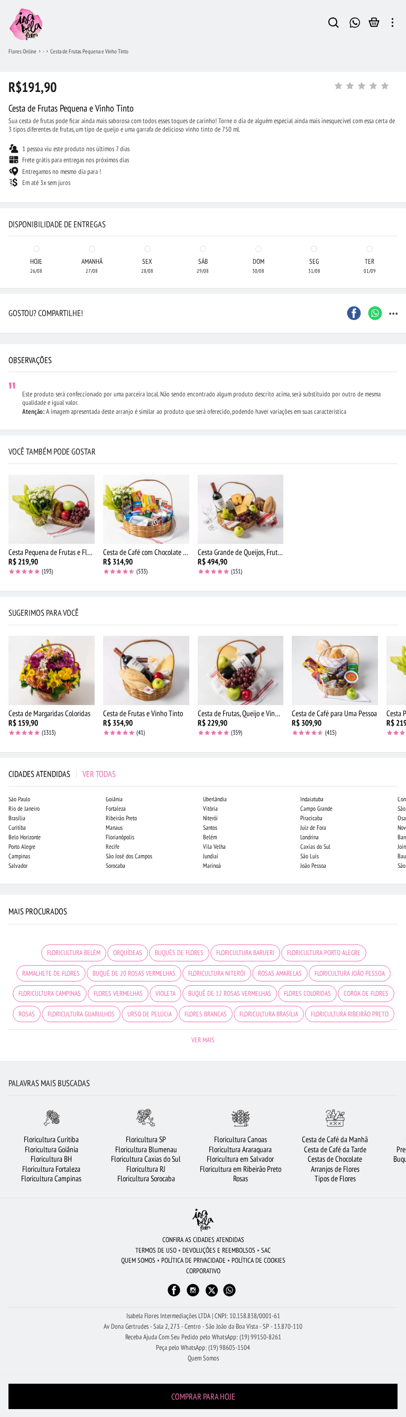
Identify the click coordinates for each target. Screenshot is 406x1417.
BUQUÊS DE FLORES (179, 952)
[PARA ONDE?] (333, 24)
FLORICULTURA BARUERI (245, 952)
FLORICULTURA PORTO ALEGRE (324, 952)
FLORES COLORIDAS (307, 993)
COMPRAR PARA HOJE (203, 1396)
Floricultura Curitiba (51, 1139)
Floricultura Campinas (51, 1178)
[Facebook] (174, 1295)
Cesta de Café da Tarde (335, 1149)
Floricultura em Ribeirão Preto (240, 1169)
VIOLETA (165, 993)
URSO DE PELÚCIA (149, 1014)
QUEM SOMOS (138, 1260)
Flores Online (22, 51)
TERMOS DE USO (156, 1250)
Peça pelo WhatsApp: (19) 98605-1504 (203, 1347)
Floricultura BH (51, 1159)
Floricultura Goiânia (51, 1149)
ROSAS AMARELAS (280, 973)
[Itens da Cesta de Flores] (374, 25)
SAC (266, 1250)
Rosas (240, 1178)
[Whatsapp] (229, 1295)
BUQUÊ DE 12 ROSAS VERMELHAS (229, 993)
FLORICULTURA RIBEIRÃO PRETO (350, 1014)
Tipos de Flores (335, 1178)
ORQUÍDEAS (127, 952)
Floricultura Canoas (240, 1139)
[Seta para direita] (395, 211)
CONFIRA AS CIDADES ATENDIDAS (203, 1239)
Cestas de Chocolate (335, 1159)
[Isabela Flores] (203, 1220)
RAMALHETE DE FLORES (51, 973)
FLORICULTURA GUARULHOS (81, 1014)
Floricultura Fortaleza (51, 1169)
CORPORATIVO (203, 1270)
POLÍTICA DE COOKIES (258, 1260)
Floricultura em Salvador (240, 1159)
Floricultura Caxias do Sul (146, 1159)
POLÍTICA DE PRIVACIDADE (193, 1260)
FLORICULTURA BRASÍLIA (268, 1014)
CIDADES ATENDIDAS (62, 773)
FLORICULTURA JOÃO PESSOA (350, 973)
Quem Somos (203, 1358)
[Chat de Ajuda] (354, 21)
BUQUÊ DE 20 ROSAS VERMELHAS (134, 973)
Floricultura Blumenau (146, 1149)
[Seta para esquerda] (10, 211)
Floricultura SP (146, 1139)
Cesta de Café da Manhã (335, 1139)
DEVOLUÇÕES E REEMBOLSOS (218, 1250)
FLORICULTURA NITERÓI (216, 973)
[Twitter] (212, 1290)
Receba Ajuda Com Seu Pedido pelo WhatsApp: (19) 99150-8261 (203, 1336)
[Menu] (392, 24)
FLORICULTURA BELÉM (73, 952)
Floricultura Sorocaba (146, 1178)
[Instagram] (193, 1295)
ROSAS (27, 1014)
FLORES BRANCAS (205, 1014)
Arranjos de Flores (335, 1169)
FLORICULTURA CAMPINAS (50, 993)
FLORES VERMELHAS (118, 993)
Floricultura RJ (145, 1169)
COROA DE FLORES (366, 993)
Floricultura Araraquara (240, 1149)
